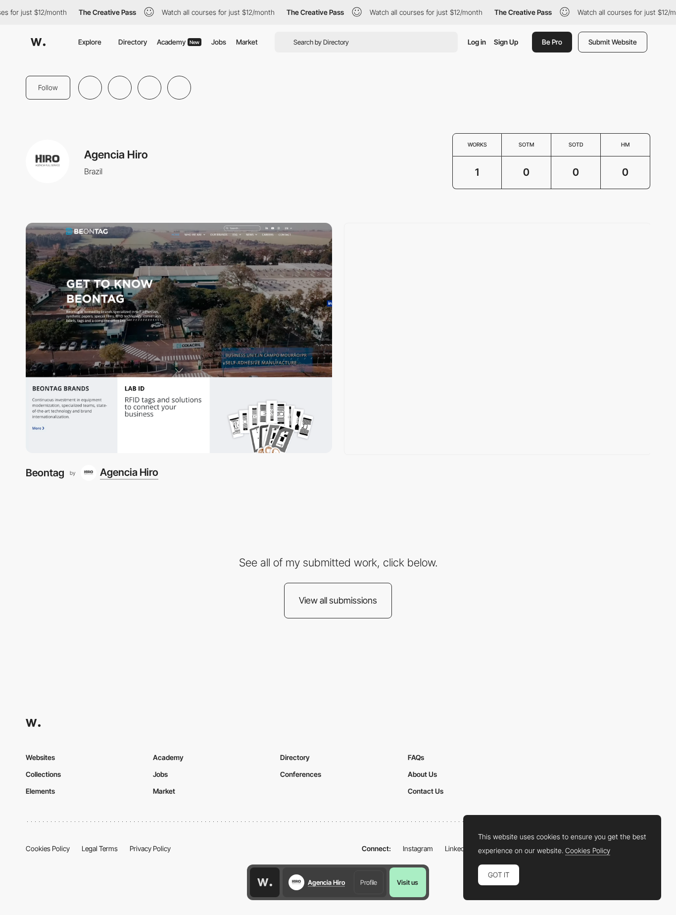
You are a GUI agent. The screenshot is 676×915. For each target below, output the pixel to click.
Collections (43, 774)
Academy (178, 42)
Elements (40, 791)
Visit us (407, 882)
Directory (132, 42)
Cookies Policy (48, 848)
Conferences (300, 774)
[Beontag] (179, 338)
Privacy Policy (150, 848)
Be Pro (552, 42)
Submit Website (612, 42)
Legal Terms (100, 848)
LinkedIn (457, 848)
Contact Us (425, 791)
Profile (368, 882)
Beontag (45, 472)
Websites (40, 757)
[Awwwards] (38, 42)
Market (247, 42)
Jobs (218, 42)
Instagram (418, 848)
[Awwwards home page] (265, 882)
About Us (422, 774)
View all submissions (338, 600)
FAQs (416, 757)
